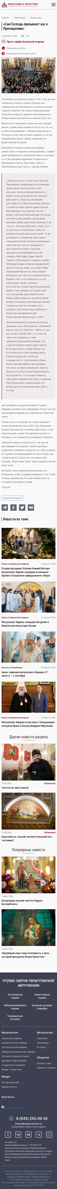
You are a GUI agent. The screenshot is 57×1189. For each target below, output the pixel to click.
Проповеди (43, 1042)
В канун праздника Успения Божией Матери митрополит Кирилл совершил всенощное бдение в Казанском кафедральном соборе (26, 572)
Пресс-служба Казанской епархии (25, 41)
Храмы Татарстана (12, 1069)
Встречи (41, 1047)
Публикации (19, 17)
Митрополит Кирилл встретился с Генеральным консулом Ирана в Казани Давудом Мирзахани (28, 724)
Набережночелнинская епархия (15, 1006)
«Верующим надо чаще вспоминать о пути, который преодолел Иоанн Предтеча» (25, 954)
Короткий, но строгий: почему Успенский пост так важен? (27, 838)
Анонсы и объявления (12, 667)
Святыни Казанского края (15, 1056)
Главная (5, 17)
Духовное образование (14, 1060)
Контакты (8, 1097)
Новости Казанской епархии (15, 564)
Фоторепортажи (10, 1082)
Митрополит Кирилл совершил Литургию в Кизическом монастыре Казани (25, 623)
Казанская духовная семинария (42, 1006)
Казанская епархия (12, 1038)
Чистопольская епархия (15, 996)
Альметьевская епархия (42, 996)
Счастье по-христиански (15, 787)
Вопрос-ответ (44, 1063)
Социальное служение (13, 1065)
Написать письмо (46, 1067)
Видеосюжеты (9, 1086)
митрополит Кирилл (12, 498)
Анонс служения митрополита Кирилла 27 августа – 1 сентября (25, 674)
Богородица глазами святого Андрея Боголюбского (22, 902)
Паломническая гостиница (15, 1017)
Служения (42, 1038)
